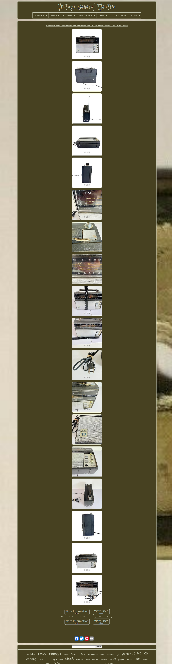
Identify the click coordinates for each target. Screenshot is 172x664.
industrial (110, 654)
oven (41, 659)
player (121, 659)
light (118, 655)
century (145, 659)
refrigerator (93, 654)
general (128, 653)
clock (69, 658)
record (48, 660)
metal (61, 659)
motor (104, 659)
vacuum (79, 659)
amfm (102, 654)
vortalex (95, 659)
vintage (55, 653)
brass (74, 653)
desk (88, 660)
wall (137, 658)
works (142, 653)
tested (66, 654)
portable (31, 653)
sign (55, 659)
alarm (129, 659)
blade (83, 654)
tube (113, 658)
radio (42, 653)
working (31, 658)
